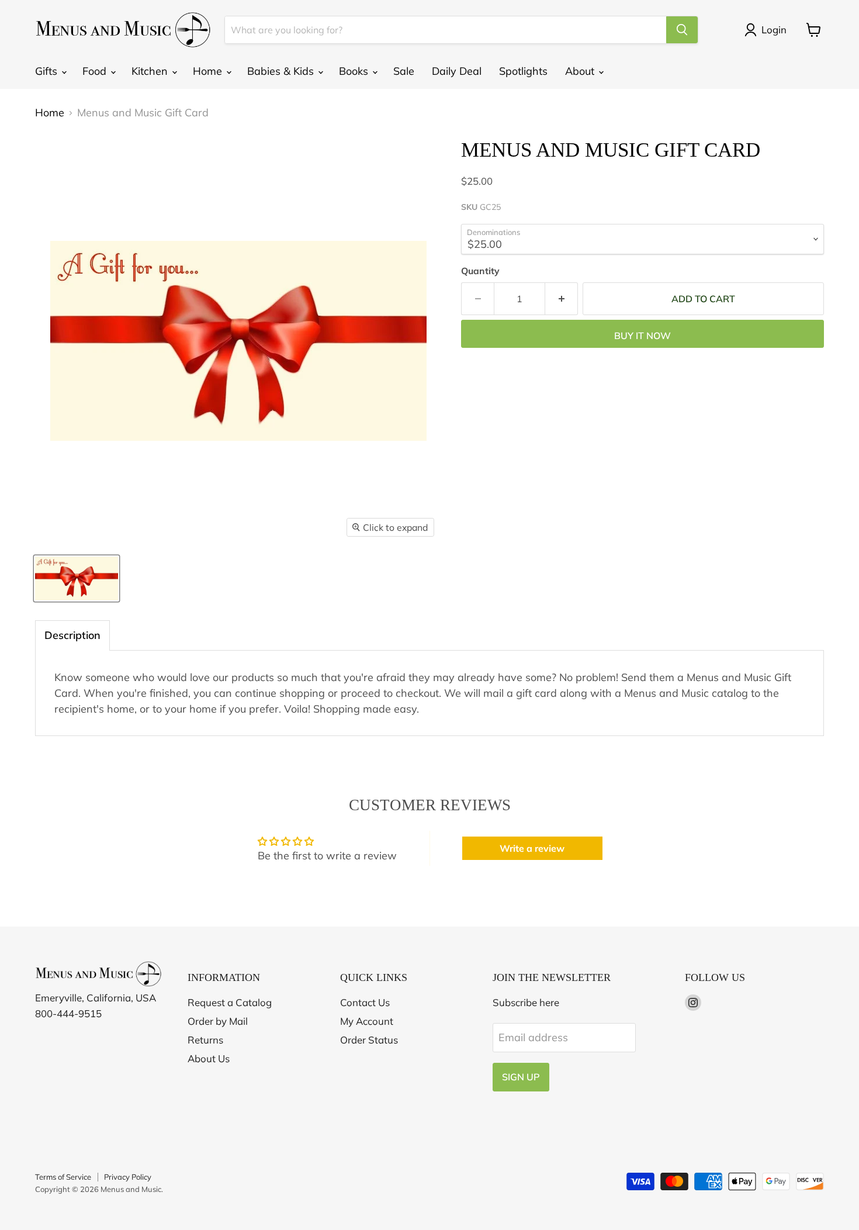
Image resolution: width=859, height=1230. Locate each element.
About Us (209, 1058)
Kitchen (151, 71)
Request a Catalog (230, 1002)
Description (72, 635)
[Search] (682, 29)
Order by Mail (218, 1021)
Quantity (480, 270)
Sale (403, 71)
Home (209, 71)
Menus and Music (131, 1189)
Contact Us (365, 1002)
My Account (366, 1021)
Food (95, 71)
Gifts (47, 71)
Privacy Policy (127, 1176)
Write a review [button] (532, 848)
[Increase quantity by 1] (561, 298)
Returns (205, 1040)
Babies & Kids (282, 71)
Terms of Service (63, 1176)
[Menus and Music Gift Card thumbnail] (76, 578)
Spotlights (523, 71)
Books (355, 71)
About (581, 71)
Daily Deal (457, 71)
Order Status (369, 1040)
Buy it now (642, 335)
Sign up (521, 1077)
